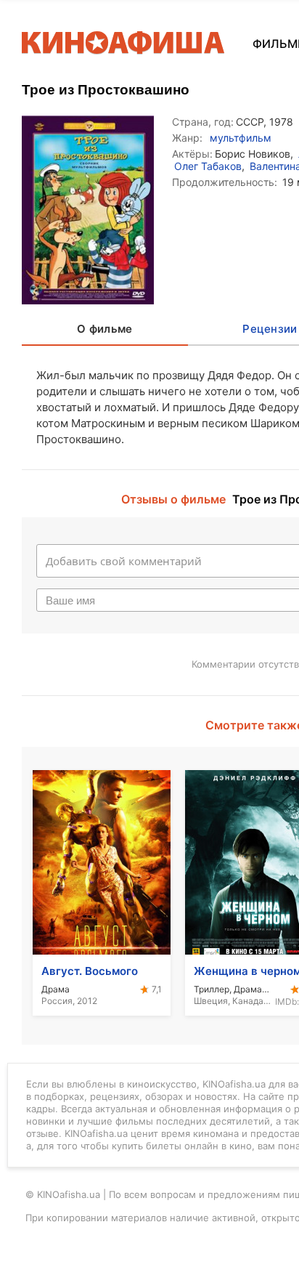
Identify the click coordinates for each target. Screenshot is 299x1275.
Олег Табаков (208, 166)
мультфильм (240, 137)
